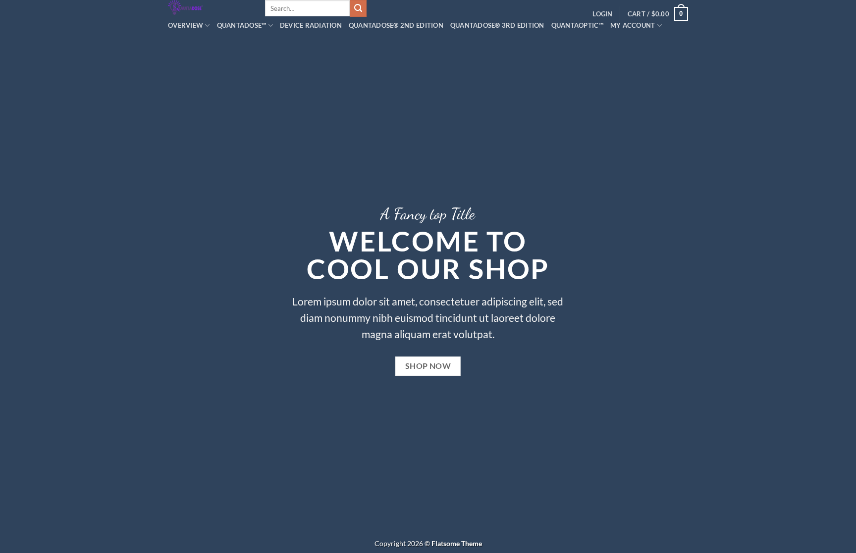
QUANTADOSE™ (242, 25)
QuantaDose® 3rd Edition (497, 25)
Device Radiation (311, 25)
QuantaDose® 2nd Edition (396, 25)
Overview (185, 25)
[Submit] (358, 8)
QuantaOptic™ (577, 25)
